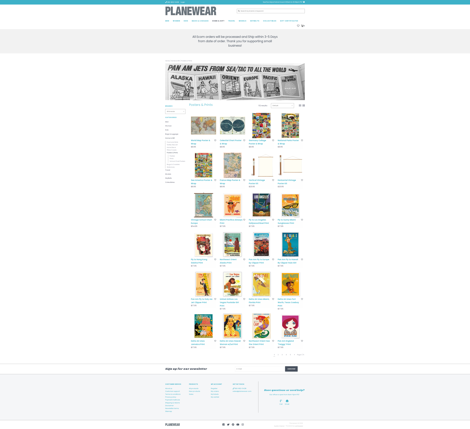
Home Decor (171, 147)
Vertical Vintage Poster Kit (257, 182)
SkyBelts (254, 21)
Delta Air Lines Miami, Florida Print (259, 301)
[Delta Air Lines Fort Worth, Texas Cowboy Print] (290, 284)
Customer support (172, 391)
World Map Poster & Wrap (200, 142)
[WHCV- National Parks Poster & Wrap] (290, 125)
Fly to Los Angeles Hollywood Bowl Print (259, 221)
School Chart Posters (177, 161)
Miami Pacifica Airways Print (231, 221)
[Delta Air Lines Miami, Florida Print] (261, 284)
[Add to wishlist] (215, 140)
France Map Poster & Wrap (230, 182)
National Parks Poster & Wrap (288, 142)
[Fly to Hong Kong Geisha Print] (203, 244)
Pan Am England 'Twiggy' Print (286, 343)
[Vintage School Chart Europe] (203, 205)
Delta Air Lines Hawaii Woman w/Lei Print (230, 343)
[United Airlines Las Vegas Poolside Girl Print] (232, 284)
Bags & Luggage (200, 21)
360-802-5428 (240, 388)
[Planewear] (199, 11)
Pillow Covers (171, 150)
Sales (191, 394)
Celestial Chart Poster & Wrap (230, 142)
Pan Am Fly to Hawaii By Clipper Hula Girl (288, 261)
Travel (231, 21)
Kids (186, 21)
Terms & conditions (173, 394)
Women (176, 21)
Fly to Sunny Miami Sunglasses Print (287, 221)
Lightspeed (299, 426)
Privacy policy (170, 397)
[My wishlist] (298, 25)
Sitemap (168, 411)
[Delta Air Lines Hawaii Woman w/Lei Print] (232, 326)
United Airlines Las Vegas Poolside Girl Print (229, 302)
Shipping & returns (172, 403)
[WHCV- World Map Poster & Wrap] (203, 125)
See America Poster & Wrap (201, 182)
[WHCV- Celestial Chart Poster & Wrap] (232, 125)
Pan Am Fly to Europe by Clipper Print (259, 261)
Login (183, 2)
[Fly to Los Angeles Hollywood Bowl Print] (261, 205)
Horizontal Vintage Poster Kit (287, 182)
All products (193, 388)
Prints (172, 158)
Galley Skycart (172, 145)
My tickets (215, 394)
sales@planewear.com (242, 391)
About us (168, 388)
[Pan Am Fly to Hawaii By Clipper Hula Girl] (290, 244)
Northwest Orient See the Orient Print (259, 343)
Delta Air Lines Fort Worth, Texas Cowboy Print (288, 302)
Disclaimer (169, 405)
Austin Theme (279, 426)
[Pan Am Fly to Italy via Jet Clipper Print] (203, 284)
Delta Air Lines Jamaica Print (198, 343)
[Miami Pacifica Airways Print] (232, 205)
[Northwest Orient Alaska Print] (232, 244)
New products (194, 391)
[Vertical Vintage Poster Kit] (261, 165)
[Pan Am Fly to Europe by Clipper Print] (261, 244)
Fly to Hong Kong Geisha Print (199, 261)
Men (167, 21)
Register (214, 388)
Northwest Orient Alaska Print (228, 261)
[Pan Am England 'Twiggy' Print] (290, 326)
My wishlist (215, 397)
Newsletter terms (172, 408)
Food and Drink (172, 142)
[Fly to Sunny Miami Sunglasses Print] (290, 205)
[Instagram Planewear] (243, 424)
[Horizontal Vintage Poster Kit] (290, 165)
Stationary (171, 167)
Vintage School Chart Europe (201, 221)
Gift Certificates (289, 21)
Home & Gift (218, 21)
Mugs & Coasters (173, 164)
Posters (172, 156)
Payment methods (172, 400)
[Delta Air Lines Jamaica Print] (203, 326)
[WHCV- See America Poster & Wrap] (203, 165)
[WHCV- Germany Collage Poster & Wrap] (261, 125)
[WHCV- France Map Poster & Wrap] (232, 165)
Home (167, 61)
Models (242, 21)
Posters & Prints (186, 61)
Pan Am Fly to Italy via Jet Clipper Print (201, 301)
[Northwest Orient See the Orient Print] (261, 326)
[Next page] (294, 354)
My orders (215, 391)
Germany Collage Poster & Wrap (257, 142)
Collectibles (269, 21)
